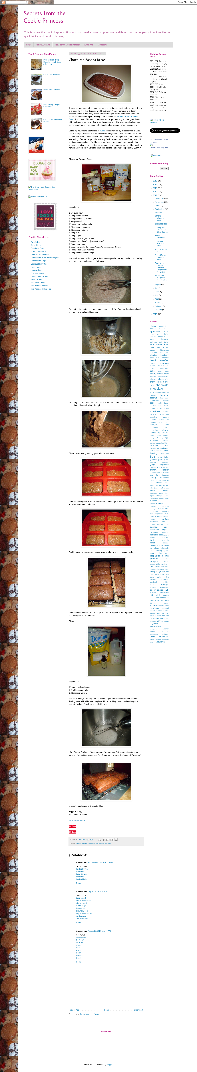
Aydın (78, 950)
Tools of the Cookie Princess (67, 44)
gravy (158, 472)
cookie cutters (156, 405)
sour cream (164, 600)
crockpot (153, 425)
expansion (160, 443)
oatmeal (154, 527)
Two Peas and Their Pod (41, 289)
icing (167, 483)
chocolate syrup (163, 392)
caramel (160, 374)
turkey (166, 618)
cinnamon (164, 395)
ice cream (156, 483)
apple (166, 331)
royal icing (159, 574)
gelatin (166, 460)
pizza (152, 551)
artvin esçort (81, 916)
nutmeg (160, 524)
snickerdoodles (162, 598)
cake (152, 371)
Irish (160, 485)
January (158, 310)
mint (158, 516)
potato (159, 553)
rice (158, 569)
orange (166, 527)
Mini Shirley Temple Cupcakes (51, 105)
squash (161, 605)
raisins (158, 564)
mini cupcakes (156, 514)
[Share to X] (110, 839)
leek (167, 488)
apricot (160, 334)
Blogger (110, 1065)
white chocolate (159, 636)
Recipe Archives (43, 44)
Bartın (78, 953)
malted (161, 498)
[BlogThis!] (107, 839)
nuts (167, 524)
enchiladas (154, 440)
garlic (160, 460)
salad (159, 577)
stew (167, 605)
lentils (161, 493)
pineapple (165, 548)
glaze (152, 467)
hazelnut (165, 475)
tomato (158, 616)
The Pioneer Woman (39, 286)
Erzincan (80, 955)
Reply (78, 883)
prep (167, 553)
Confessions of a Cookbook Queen (45, 258)
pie (151, 548)
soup (157, 600)
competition (154, 400)
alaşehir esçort (82, 919)
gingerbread (164, 465)
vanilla (160, 621)
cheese (153, 379)
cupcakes (154, 427)
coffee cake (164, 398)
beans (159, 344)
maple (166, 498)
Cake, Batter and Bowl (40, 254)
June (157, 292)
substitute (153, 611)
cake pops (163, 371)
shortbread (164, 592)
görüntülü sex (82, 911)
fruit (97, 843)
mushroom (154, 522)
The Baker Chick (38, 283)
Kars (78, 948)
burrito (152, 366)
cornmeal (165, 414)
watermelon (154, 634)
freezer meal (158, 451)
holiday (153, 477)
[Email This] (104, 839)
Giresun (79, 942)
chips (152, 385)
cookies (155, 411)
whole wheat (155, 639)
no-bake (165, 522)
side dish (155, 595)
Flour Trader (36, 267)
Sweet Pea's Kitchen (39, 276)
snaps (152, 598)
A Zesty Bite (35, 242)
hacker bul (80, 872)
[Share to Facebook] (113, 839)
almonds (153, 329)
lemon (166, 490)
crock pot (164, 422)
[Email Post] (99, 839)
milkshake (165, 511)
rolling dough (155, 572)
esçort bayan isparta (84, 901)
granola (153, 472)
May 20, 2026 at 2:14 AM (98, 892)
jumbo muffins (159, 488)
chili (167, 382)
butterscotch (163, 366)
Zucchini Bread (161, 224)
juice (151, 488)
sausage (165, 585)
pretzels (154, 558)
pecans (166, 543)
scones (153, 587)
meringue (153, 509)
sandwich (165, 579)
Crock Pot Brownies (51, 75)
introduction (154, 485)
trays (155, 618)
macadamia (154, 498)
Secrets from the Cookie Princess (45, 17)
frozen (162, 453)
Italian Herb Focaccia (52, 90)
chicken (160, 382)
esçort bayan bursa (84, 913)
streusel (166, 608)
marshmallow (156, 503)
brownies (164, 363)
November (159, 202)
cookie (153, 403)
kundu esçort (81, 906)
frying (160, 457)
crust (167, 425)
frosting (153, 453)
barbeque (153, 342)
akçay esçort (81, 903)
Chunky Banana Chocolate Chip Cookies (161, 230)
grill (162, 472)
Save (74, 826)
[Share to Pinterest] (116, 839)
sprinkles (154, 605)
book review (155, 358)
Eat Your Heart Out (38, 264)
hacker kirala (81, 879)
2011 (155, 195)
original (108, 843)
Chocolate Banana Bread (159, 243)
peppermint (155, 545)
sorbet (152, 600)
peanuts (165, 540)
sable (152, 577)
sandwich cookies (159, 582)
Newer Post (74, 1010)
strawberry (154, 608)
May (157, 295)
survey (152, 613)
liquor (152, 496)
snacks (166, 595)
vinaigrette (153, 629)
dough (152, 438)
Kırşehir (79, 958)
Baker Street (36, 245)
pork (152, 553)
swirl (158, 613)
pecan (152, 543)
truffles (160, 618)
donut (159, 435)
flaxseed (153, 448)
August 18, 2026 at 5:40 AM (99, 931)
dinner (165, 430)
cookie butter (163, 403)
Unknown (82, 839)
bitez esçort (81, 898)
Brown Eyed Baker (38, 251)
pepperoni (165, 545)
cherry (152, 382)
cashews (153, 376)
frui (167, 453)
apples (152, 334)
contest (166, 400)
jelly (167, 485)
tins (167, 613)
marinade (153, 501)
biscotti (152, 350)
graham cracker (159, 470)
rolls (163, 572)
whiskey (165, 634)
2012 (155, 192)
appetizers (155, 331)
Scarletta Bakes (37, 273)
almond (153, 326)
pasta (161, 535)
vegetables (155, 626)
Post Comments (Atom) (89, 1014)
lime (167, 493)
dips (163, 432)
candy (153, 373)
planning (159, 551)
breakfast (164, 360)
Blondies (158, 212)
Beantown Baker (38, 248)
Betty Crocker (162, 347)
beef (166, 344)
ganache (153, 460)
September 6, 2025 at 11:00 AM (101, 862)
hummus (166, 480)
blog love (164, 352)
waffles (152, 631)
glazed (101, 843)
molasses (165, 516)
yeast (156, 642)
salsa (167, 577)
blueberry (165, 355)
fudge (166, 457)
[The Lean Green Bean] (45, 230)
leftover (153, 490)
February (159, 306)
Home (28, 44)
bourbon (165, 358)
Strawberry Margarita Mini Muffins (161, 278)
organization (154, 530)
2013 (155, 188)
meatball (166, 506)
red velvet (155, 566)
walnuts (165, 631)
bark (160, 342)
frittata (166, 451)
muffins (165, 519)
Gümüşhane (81, 937)
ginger (152, 465)
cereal (160, 376)
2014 (155, 185)
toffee (152, 616)
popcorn (166, 551)
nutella (152, 524)
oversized (165, 532)
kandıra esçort (82, 908)
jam (164, 485)
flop (158, 448)
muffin (152, 519)
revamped (165, 566)
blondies (153, 355)
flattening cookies (159, 445)
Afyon (78, 945)
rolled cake (164, 569)
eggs (167, 438)
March (158, 302)
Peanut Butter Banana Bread (160, 257)
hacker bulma (82, 869)
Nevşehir (80, 940)
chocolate (91, 843)
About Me (88, 44)
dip (159, 433)
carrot (166, 374)
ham (157, 475)
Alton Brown (163, 329)
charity (166, 376)
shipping (153, 592)
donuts (166, 435)
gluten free (165, 467)
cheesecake (163, 379)
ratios (102, 131)
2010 (155, 314)
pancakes (154, 535)
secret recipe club (159, 590)
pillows (156, 548)
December (159, 198)
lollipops (159, 496)
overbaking (154, 532)
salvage (153, 579)
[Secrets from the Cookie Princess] (151, 145)
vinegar (166, 629)
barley (166, 342)
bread (84, 843)
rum (167, 574)
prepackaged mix (159, 556)
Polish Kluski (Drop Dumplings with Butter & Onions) (52, 62)
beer (152, 347)
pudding (166, 559)
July (157, 288)
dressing (160, 438)
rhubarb (153, 569)
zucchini (161, 642)
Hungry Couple (37, 270)
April (157, 299)
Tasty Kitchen (36, 279)
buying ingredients (159, 368)
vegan (166, 621)
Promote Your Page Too (159, 148)
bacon (160, 337)
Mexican (161, 509)
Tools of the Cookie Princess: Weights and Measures (161, 267)
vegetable (154, 624)
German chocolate (159, 462)
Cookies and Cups (38, 261)
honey (158, 480)
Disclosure (102, 44)
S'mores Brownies (160, 236)
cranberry (154, 417)
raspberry (165, 564)
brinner (152, 363)
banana (78, 843)
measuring (154, 506)
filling (166, 443)
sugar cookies (163, 611)
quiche (166, 561)
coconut (153, 398)
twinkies (153, 621)
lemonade (153, 493)
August (158, 284)
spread (166, 603)
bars (152, 344)
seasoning (164, 587)
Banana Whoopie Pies (160, 218)
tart (163, 613)
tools (163, 616)
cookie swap (163, 408)
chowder (153, 395)
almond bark (163, 326)
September (160, 209)
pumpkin (154, 561)
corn (159, 414)
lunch (167, 496)
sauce (152, 585)
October (158, 206)
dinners (153, 433)
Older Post (138, 1010)
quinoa (152, 564)
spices (152, 603)
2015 (155, 181)
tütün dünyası (81, 874)
